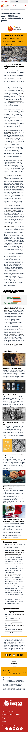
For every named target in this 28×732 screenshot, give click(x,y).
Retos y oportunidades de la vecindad (17, 9)
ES (13, 5)
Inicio (2, 9)
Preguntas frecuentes (8, 718)
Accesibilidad (18, 718)
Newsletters (6, 9)
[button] (21, 5)
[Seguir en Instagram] (14, 729)
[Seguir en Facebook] (6, 729)
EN (15, 5)
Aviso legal (11, 711)
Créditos (17, 714)
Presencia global (14, 1)
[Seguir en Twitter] (10, 729)
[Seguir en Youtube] (21, 729)
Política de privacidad (7, 714)
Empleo (4, 721)
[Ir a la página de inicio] (5, 6)
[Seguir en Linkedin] (17, 729)
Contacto (4, 711)
